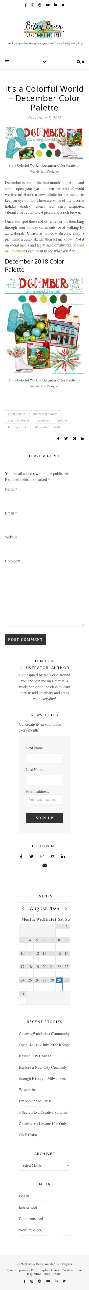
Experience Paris (26, 1270)
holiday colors (17, 427)
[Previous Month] (22, 909)
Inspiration (34, 1273)
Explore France (50, 1270)
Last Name (34, 769)
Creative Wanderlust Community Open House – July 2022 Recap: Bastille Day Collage (44, 1044)
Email (11, 512)
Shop (47, 1273)
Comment (12, 560)
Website (11, 536)
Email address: (37, 791)
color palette (16, 413)
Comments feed (31, 1218)
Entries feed (28, 1207)
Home (9, 1270)
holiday (62, 420)
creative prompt (18, 420)
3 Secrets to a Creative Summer (43, 1112)
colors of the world (45, 413)
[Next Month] (66, 909)
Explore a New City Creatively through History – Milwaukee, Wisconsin (43, 1078)
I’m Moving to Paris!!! (36, 1100)
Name (11, 488)
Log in (24, 1195)
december (43, 420)
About (56, 1273)
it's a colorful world (48, 427)
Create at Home (72, 1270)
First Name (35, 747)
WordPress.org (30, 1229)
